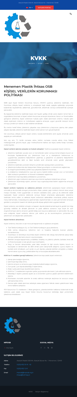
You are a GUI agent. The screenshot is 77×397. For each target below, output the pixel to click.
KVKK (31, 392)
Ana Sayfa (31, 63)
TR (30, 7)
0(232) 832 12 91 (22, 368)
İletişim (40, 63)
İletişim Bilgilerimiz (41, 392)
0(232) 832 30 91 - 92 (24, 364)
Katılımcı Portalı (44, 7)
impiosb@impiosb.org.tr (25, 372)
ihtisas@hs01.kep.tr (23, 375)
